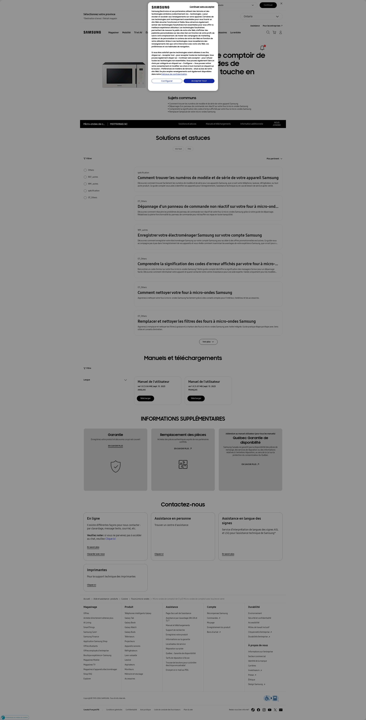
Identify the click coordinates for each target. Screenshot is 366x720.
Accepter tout (199, 81)
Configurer (167, 81)
